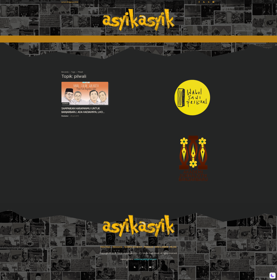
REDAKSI (117, 247)
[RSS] (204, 2)
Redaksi (64, 116)
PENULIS (149, 247)
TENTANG (105, 247)
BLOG (173, 247)
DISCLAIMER (162, 247)
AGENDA (65, 104)
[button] (272, 276)
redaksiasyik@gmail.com (145, 259)
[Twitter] (208, 2)
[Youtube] (213, 2)
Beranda (65, 72)
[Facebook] (199, 2)
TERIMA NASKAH (133, 247)
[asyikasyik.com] (138, 20)
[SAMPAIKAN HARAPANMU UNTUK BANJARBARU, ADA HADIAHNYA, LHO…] (84, 93)
